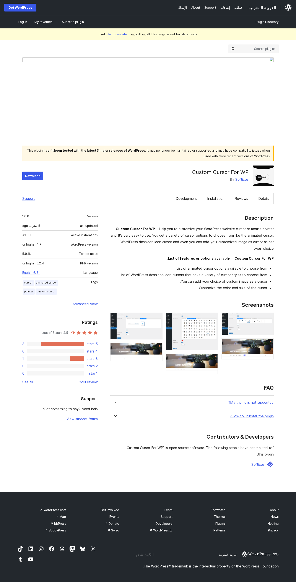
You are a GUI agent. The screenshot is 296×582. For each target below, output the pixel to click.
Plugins (220, 523)
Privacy (273, 530)
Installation (215, 198)
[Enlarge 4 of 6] (212, 359)
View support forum (82, 419)
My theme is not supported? (251, 402)
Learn (168, 510)
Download (33, 176)
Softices (242, 179)
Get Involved (110, 510)
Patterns (219, 530)
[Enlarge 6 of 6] (157, 349)
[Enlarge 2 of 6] (268, 344)
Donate (112, 523)
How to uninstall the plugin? (252, 416)
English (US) (31, 272)
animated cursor (46, 282)
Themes (220, 516)
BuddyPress (55, 530)
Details (263, 198)
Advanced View (85, 304)
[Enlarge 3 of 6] (212, 318)
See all (27, 382)
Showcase (218, 510)
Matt (61, 516)
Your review (88, 382)
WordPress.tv (161, 530)
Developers (164, 523)
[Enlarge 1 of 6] (268, 318)
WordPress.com (53, 510)
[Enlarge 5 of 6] (157, 318)
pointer (28, 291)
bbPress (58, 523)
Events (114, 516)
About (274, 510)
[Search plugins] (232, 48)
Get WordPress (20, 7)
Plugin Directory (267, 22)
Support (28, 198)
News (275, 516)
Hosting (273, 523)
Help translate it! (114, 34)
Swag (113, 530)
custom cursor (46, 291)
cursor (28, 282)
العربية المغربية (228, 554)
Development (186, 198)
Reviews (241, 198)
